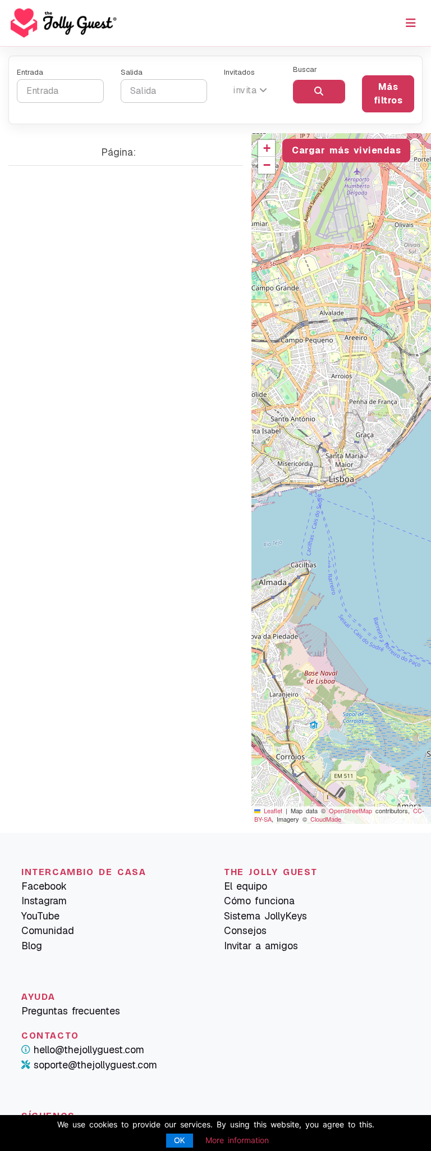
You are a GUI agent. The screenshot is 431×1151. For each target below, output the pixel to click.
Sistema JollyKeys (265, 915)
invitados (239, 72)
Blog (31, 945)
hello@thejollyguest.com (89, 1049)
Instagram (44, 900)
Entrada (30, 72)
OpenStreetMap (350, 810)
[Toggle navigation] (410, 23)
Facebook (44, 886)
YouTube (40, 915)
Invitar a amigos (261, 945)
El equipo (245, 886)
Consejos (245, 930)
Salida (132, 72)
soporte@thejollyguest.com (95, 1064)
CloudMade (325, 818)
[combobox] (250, 90)
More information (237, 1140)
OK (179, 1140)
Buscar (305, 69)
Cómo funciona (259, 900)
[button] (266, 148)
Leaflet (271, 810)
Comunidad (47, 930)
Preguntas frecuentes (70, 1010)
